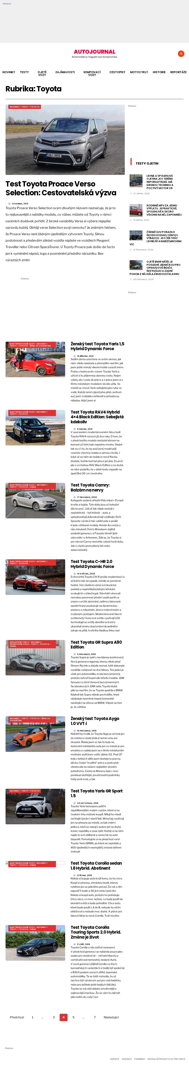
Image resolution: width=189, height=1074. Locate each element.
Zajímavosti (65, 72)
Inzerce (114, 1059)
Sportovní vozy (19, 644)
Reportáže (178, 72)
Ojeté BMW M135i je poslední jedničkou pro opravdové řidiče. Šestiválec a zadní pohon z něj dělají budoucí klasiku (155, 268)
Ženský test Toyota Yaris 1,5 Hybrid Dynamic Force (97, 346)
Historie (159, 72)
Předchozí (17, 1017)
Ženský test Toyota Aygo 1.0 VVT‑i (95, 721)
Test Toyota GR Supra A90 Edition (96, 644)
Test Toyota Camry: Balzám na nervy (90, 487)
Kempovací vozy (92, 73)
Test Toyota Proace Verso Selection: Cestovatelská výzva (61, 188)
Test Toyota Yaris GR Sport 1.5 (97, 793)
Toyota (34, 106)
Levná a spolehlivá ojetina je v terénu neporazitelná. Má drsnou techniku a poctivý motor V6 (160, 182)
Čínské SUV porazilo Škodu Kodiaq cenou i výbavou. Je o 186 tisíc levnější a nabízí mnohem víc (155, 238)
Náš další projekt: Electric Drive (166, 1059)
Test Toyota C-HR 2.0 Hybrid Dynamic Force (92, 564)
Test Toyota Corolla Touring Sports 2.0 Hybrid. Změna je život (96, 932)
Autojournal (94, 52)
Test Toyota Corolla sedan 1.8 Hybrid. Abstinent (96, 865)
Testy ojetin (147, 163)
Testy (24, 72)
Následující (111, 1017)
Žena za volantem (40, 345)
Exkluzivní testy (19, 642)
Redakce (127, 1059)
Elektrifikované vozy (22, 343)
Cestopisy (117, 72)
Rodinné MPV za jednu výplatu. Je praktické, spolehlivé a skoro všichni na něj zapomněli (164, 210)
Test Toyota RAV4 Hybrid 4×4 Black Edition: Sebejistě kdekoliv (97, 417)
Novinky (8, 72)
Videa (33, 486)
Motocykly (139, 72)
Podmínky (139, 1059)
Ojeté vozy (42, 73)
